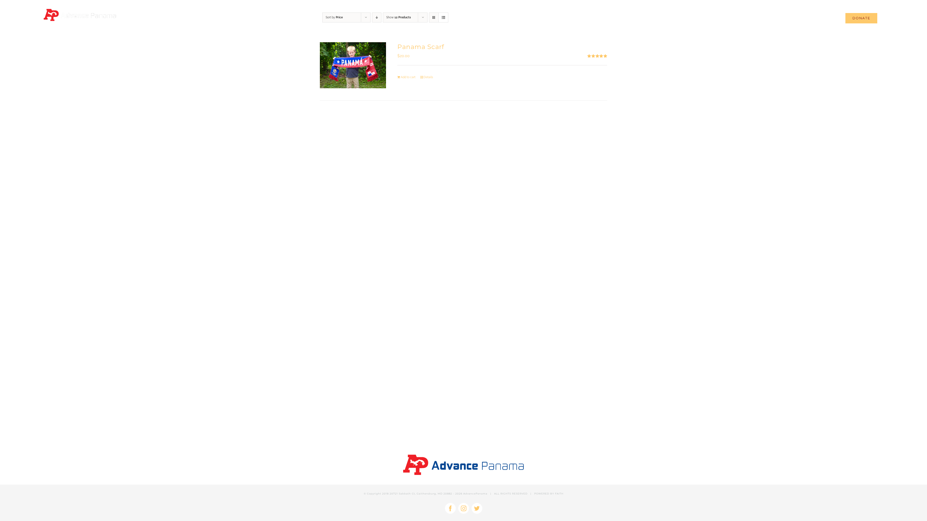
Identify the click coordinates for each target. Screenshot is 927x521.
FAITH (559, 493)
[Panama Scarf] (353, 65)
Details (428, 77)
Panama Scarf (420, 47)
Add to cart (408, 77)
